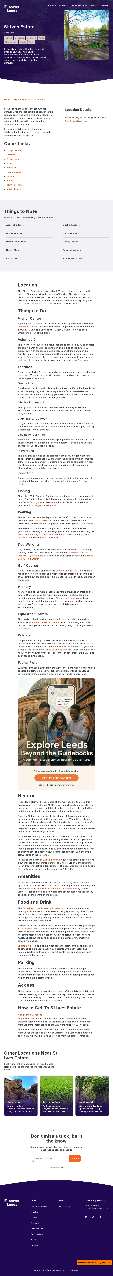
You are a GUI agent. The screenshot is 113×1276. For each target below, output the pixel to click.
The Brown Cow (29, 928)
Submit (75, 1158)
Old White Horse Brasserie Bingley (41, 908)
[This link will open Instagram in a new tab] (93, 1216)
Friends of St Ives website (57, 649)
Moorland (31, 38)
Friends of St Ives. (28, 326)
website (28, 360)
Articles (34, 1212)
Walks (31, 42)
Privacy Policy (64, 1207)
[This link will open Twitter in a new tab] (86, 1216)
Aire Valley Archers (66, 598)
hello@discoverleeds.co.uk (97, 1208)
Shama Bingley (26, 945)
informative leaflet (42, 520)
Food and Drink (37, 1229)
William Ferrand (51, 859)
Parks (41, 38)
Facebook (82, 360)
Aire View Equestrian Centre (44, 622)
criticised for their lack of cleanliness (57, 888)
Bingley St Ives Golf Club (69, 570)
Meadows (19, 38)
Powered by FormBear (56, 1167)
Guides (34, 1218)
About (33, 1240)
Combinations (37, 1234)
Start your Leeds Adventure (56, 777)
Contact (34, 1245)
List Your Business (39, 1207)
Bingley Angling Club (46, 505)
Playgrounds (11, 42)
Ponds (23, 42)
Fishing (8, 38)
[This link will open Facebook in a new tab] (100, 1216)
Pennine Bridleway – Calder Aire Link (38, 534)
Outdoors (35, 1223)
